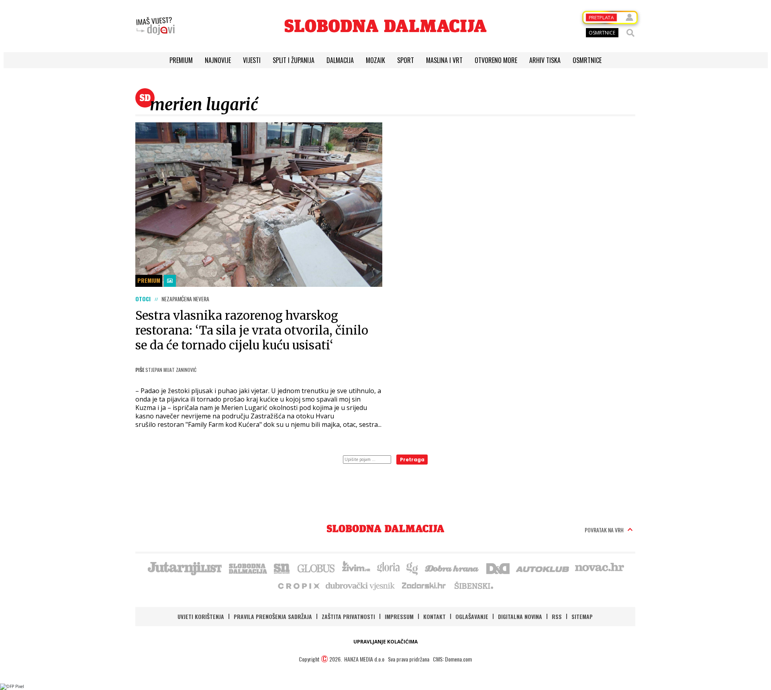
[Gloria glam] (413, 568)
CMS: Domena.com (452, 659)
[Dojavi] (155, 26)
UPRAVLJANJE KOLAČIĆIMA (385, 641)
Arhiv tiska (545, 60)
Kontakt (434, 616)
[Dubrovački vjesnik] (360, 585)
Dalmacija (340, 60)
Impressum (399, 616)
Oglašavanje (471, 616)
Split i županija (293, 60)
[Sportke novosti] (282, 568)
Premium (181, 60)
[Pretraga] (630, 33)
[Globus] (316, 568)
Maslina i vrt (444, 60)
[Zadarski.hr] (424, 585)
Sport (405, 60)
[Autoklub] (543, 568)
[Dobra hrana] (452, 568)
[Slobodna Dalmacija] (385, 25)
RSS (557, 616)
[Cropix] (298, 585)
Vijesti (252, 60)
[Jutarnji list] (184, 568)
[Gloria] (388, 568)
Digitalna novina (520, 616)
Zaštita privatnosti (348, 616)
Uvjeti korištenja (200, 616)
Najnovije (218, 60)
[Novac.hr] (599, 568)
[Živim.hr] (356, 568)
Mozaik (375, 60)
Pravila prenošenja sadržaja (273, 616)
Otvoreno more (496, 60)
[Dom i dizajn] (498, 568)
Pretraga (412, 459)
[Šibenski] (473, 585)
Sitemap (582, 616)
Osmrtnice (587, 60)
